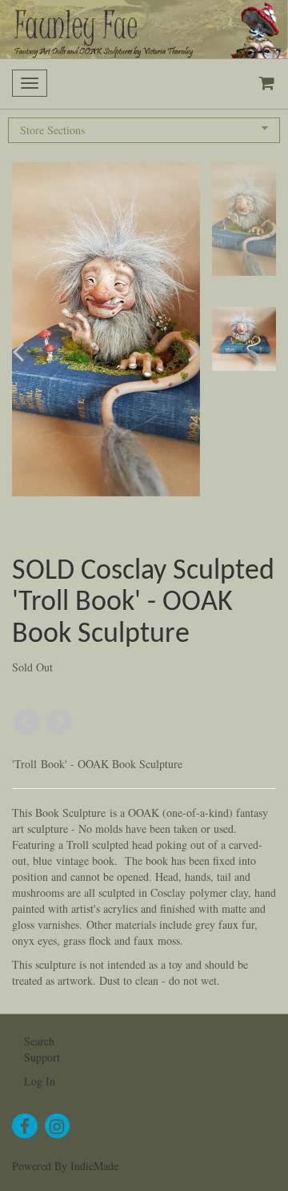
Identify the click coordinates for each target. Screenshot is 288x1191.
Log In (39, 1081)
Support (42, 1057)
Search (39, 1041)
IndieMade (94, 1165)
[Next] (59, 722)
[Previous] (27, 722)
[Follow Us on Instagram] (57, 1126)
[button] (32, 351)
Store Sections (52, 129)
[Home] (144, 29)
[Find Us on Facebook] (25, 1126)
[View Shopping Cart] (263, 84)
